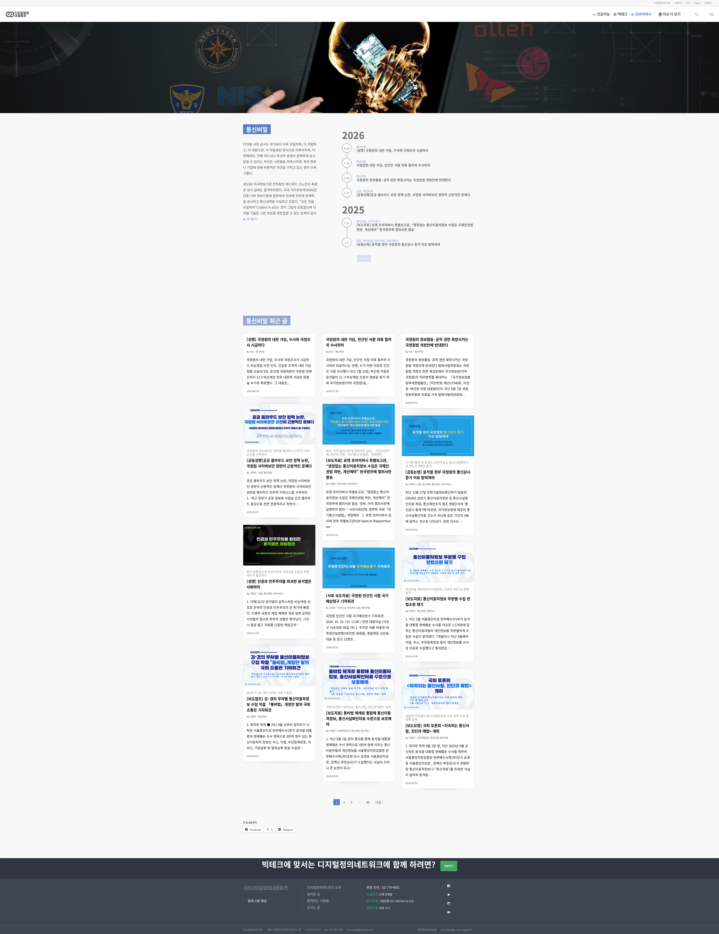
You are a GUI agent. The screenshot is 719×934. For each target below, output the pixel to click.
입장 (260, 472)
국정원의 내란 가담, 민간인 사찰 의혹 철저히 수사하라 (393, 165)
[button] (711, 14)
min (252, 351)
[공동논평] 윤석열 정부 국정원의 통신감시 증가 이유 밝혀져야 (398, 244)
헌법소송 (431, 610)
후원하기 (448, 866)
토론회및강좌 (344, 730)
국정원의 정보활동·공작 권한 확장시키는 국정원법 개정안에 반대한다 (404, 180)
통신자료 (436, 484)
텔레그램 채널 (257, 900)
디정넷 (253, 472)
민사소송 (342, 607)
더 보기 (252, 218)
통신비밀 (260, 351)
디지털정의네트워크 (253, 929)
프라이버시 (352, 483)
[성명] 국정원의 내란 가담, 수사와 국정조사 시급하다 (392, 150)
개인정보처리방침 (427, 930)
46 (368, 802)
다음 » (379, 802)
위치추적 (351, 607)
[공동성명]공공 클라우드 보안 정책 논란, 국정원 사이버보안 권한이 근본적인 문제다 (413, 194)
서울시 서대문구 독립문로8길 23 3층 (284, 929)
